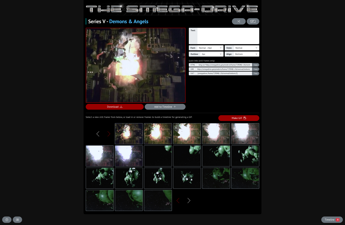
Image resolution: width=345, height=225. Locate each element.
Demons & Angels (128, 21)
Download (113, 106)
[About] (6, 220)
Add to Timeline (163, 106)
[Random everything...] (253, 21)
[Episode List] (17, 220)
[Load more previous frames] (98, 134)
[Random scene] (239, 21)
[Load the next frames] (189, 200)
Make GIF (238, 118)
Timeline (331, 219)
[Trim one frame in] (109, 134)
